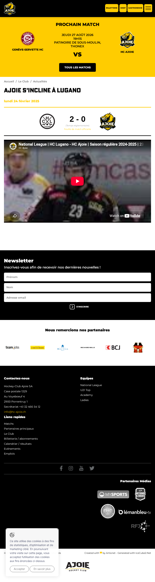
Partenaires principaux (19, 428)
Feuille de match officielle (77, 129)
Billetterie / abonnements (21, 438)
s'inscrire (82, 307)
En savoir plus (42, 568)
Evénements (12, 448)
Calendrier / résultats (18, 443)
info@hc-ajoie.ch (15, 411)
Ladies (84, 400)
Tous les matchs (77, 67)
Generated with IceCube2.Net (134, 553)
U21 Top (85, 390)
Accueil (9, 81)
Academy (86, 395)
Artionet (110, 553)
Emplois (9, 453)
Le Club (23, 81)
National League (91, 385)
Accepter (19, 568)
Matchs (9, 423)
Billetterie (111, 8)
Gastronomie (135, 8)
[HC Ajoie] (9, 8)
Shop (123, 8)
